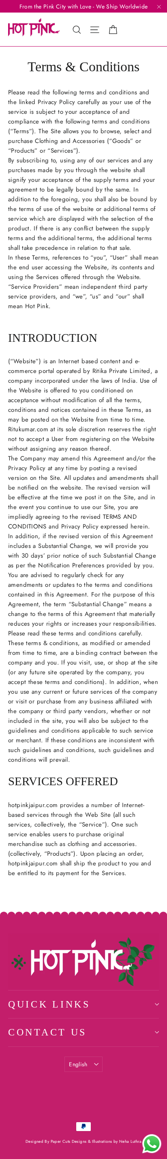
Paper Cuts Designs (69, 1141)
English (78, 1064)
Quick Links (49, 1004)
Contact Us (47, 1032)
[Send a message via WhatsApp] (152, 1144)
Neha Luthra (130, 1141)
